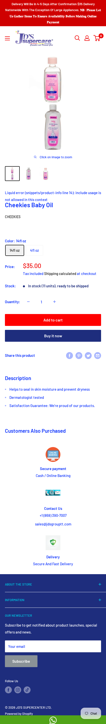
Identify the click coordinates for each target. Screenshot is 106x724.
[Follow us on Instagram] (17, 689)
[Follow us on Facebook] (8, 689)
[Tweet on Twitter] (88, 355)
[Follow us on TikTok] (27, 689)
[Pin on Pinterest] (78, 355)
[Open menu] (7, 38)
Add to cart (53, 319)
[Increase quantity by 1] (54, 301)
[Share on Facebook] (69, 355)
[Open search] (77, 38)
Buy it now (53, 335)
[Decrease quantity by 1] (28, 301)
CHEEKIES (12, 217)
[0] (97, 38)
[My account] (87, 38)
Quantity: (12, 301)
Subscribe (21, 661)
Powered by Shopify (19, 714)
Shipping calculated (60, 273)
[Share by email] (97, 355)
